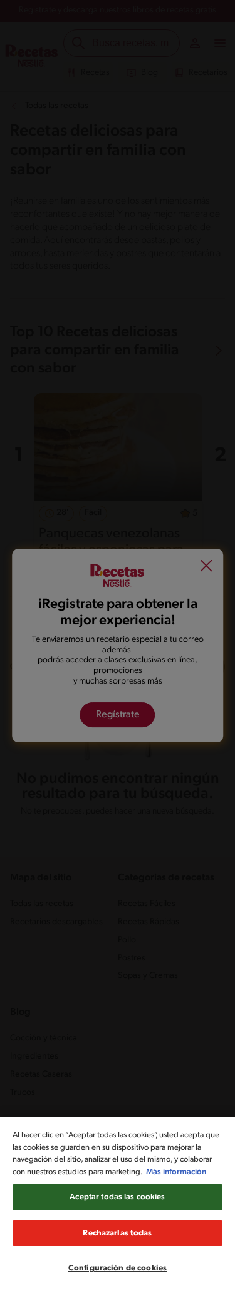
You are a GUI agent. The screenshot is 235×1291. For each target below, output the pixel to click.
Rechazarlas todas (117, 1233)
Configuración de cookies (117, 1268)
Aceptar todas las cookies (117, 1197)
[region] (117, 1204)
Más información (176, 1172)
